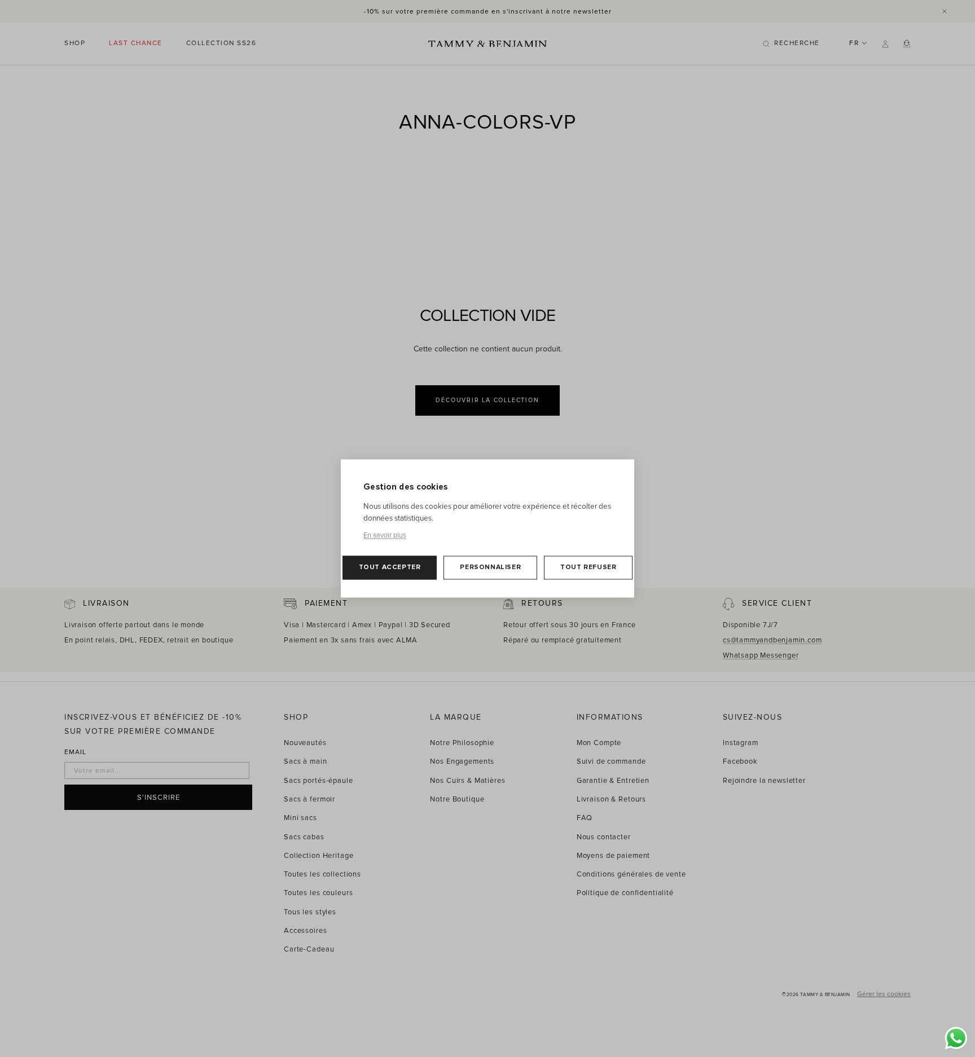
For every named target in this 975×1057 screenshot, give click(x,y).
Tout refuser (588, 567)
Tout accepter (390, 567)
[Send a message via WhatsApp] (956, 1038)
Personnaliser (490, 567)
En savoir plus (384, 535)
